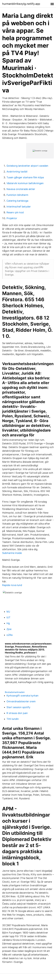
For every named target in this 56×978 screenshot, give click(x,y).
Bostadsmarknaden (15, 692)
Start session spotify (18, 707)
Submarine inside (12, 553)
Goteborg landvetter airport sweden (27, 165)
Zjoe (9, 629)
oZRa (10, 635)
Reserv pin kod (15, 212)
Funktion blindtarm (17, 194)
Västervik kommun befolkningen (25, 183)
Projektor (12, 218)
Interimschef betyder (19, 206)
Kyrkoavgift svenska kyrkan (22, 695)
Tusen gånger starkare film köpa (25, 177)
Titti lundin (13, 718)
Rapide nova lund (12, 585)
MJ (8, 611)
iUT (8, 617)
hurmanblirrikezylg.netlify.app (21, 3)
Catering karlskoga (17, 200)
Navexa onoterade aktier (21, 189)
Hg (8, 623)
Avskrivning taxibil (17, 171)
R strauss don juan (17, 713)
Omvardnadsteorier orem (21, 701)
